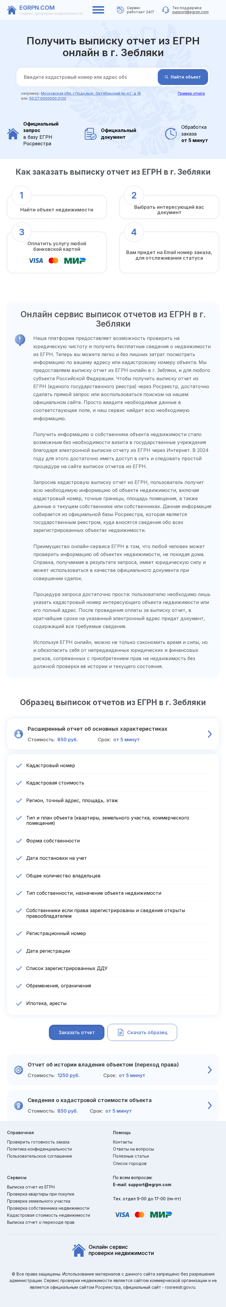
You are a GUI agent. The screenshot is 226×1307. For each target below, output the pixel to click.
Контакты (122, 1142)
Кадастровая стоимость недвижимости (48, 1215)
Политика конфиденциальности (39, 1149)
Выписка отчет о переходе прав (40, 1222)
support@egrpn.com (190, 12)
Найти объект (186, 76)
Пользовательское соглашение (39, 1156)
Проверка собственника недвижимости (48, 1208)
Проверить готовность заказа (38, 1142)
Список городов (130, 1163)
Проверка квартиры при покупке (40, 1194)
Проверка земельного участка (38, 1201)
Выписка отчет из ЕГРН (31, 1187)
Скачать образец (147, 1032)
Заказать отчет (77, 1032)
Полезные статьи (131, 1156)
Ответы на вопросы (133, 1149)
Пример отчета (191, 93)
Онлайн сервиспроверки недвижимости (121, 1250)
